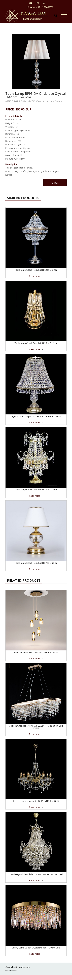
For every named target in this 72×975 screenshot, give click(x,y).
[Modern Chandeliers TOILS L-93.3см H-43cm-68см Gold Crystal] (36, 693)
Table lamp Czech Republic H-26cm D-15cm (36, 343)
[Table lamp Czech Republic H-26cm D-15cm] (36, 311)
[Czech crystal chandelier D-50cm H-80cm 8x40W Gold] (36, 842)
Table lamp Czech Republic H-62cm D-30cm (36, 269)
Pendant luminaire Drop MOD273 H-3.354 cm (36, 652)
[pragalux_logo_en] (29, 16)
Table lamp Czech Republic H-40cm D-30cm (36, 489)
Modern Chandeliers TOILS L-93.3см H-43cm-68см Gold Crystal (36, 726)
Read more (34, 275)
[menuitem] (54, 16)
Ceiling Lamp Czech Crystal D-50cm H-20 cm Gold (36, 947)
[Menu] (62, 16)
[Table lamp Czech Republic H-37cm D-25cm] (36, 531)
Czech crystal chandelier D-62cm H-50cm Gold (36, 801)
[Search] (54, 16)
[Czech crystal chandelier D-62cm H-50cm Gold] (36, 769)
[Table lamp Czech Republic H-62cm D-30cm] (36, 238)
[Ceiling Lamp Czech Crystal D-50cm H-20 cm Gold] (36, 915)
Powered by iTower (11, 971)
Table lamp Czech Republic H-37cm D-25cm (36, 562)
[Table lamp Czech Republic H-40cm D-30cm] (36, 457)
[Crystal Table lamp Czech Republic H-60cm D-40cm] (36, 384)
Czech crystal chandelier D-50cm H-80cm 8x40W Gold (36, 874)
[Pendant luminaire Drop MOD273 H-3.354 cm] (36, 620)
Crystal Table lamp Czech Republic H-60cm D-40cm (36, 416)
